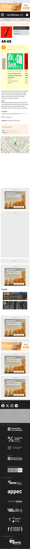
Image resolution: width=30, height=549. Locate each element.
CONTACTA (22, 411)
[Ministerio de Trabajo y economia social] (15, 471)
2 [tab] (9, 86)
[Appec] (15, 492)
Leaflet (13, 152)
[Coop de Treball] (15, 449)
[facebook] (3, 406)
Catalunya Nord (22, 23)
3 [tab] (12, 86)
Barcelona (23, 29)
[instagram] (12, 406)
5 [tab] (16, 86)
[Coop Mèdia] (15, 511)
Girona (8, 26)
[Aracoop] (15, 439)
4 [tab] (14, 86)
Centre (23, 26)
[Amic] (15, 483)
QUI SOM (7, 411)
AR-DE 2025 (10, 49)
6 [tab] (18, 86)
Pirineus (7, 29)
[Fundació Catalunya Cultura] (15, 529)
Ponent (7, 23)
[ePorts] (15, 541)
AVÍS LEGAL (7, 415)
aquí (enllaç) (24, 113)
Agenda (22, 19)
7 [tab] (20, 86)
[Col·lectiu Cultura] (15, 501)
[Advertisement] (15, 170)
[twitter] (7, 406)
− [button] (2, 140)
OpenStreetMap (18, 152)
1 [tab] (7, 86)
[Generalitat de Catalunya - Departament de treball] (15, 460)
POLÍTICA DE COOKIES (7, 421)
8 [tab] (22, 86)
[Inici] (15, 15)
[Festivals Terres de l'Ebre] (15, 520)
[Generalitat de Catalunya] (15, 430)
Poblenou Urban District (11, 131)
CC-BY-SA (27, 152)
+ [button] (2, 138)
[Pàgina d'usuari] (27, 15)
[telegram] (16, 406)
